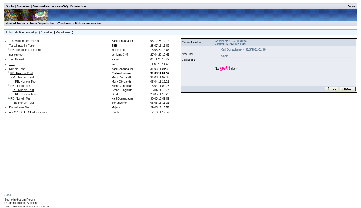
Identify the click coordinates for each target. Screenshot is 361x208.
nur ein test (16, 54)
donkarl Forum (15, 23)
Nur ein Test (17, 68)
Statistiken (23, 6)
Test (12, 64)
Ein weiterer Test (19, 107)
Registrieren (63, 32)
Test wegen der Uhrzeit (24, 40)
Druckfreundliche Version (20, 202)
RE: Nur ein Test (23, 77)
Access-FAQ (60, 6)
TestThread (16, 59)
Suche (10, 6)
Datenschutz (78, 6)
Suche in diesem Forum (19, 199)
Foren (351, 6)
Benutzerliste (41, 6)
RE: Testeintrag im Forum (26, 49)
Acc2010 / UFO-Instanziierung (28, 112)
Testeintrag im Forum (22, 45)
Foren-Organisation (42, 23)
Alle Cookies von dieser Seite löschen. (27, 206)
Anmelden (47, 32)
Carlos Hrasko (191, 42)
